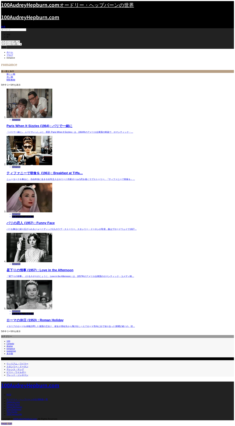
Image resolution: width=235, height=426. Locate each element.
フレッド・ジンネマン (17, 375)
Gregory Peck (13, 404)
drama (10, 346)
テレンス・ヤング (15, 369)
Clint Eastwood (14, 409)
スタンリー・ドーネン (17, 366)
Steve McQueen (14, 407)
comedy (10, 344)
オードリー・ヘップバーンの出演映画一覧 (27, 399)
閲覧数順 (11, 80)
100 (8, 341)
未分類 (10, 353)
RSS (9, 395)
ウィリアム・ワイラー (17, 364)
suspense (11, 351)
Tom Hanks (12, 412)
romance (11, 348)
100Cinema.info (14, 414)
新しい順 (11, 74)
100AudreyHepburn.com (30, 17)
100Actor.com (13, 402)
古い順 (10, 77)
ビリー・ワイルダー (16, 372)
